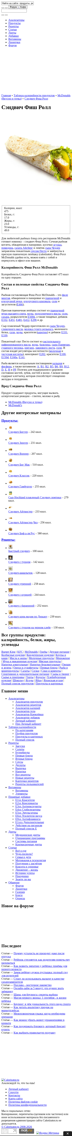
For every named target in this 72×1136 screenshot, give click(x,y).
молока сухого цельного (38, 329)
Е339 (4, 335)
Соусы (19, 761)
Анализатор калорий (27, 708)
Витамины (14, 39)
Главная (6, 95)
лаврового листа (45, 347)
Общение (14, 882)
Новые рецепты (24, 777)
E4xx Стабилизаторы (28, 809)
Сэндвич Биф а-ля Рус (21, 533)
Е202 (42, 354)
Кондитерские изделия (40, 654)
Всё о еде (20, 850)
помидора (7, 247)
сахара (5, 316)
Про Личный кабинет (28, 723)
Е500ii (31, 316)
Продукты (14, 23)
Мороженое (63, 658)
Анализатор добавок (27, 717)
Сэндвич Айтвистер (20, 511)
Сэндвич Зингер (18, 442)
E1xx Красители (25, 800)
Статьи (12, 29)
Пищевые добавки (19, 796)
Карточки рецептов (27, 780)
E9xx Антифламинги (28, 819)
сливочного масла (12, 329)
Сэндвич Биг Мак (19, 464)
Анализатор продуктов (29, 701)
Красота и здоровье (26, 866)
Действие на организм (28, 825)
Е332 (4, 319)
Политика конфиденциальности (27, 1104)
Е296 (34, 319)
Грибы (43, 651)
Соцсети (13, 1092)
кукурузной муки (11, 301)
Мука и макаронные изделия (20, 661)
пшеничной (52, 298)
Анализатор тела (25, 711)
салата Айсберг (24, 247)
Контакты (14, 1095)
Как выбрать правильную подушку (35, 1032)
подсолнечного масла (47, 313)
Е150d (5, 357)
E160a (13, 357)
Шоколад (18, 680)
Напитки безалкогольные (45, 664)
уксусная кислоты (12, 354)
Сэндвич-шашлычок (20, 572)
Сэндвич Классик (19, 475)
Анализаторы (16, 20)
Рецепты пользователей (29, 784)
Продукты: (9, 420)
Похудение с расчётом (28, 863)
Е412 (26, 319)
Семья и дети (23, 857)
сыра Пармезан (61, 344)
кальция (57, 363)
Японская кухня (53, 680)
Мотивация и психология (30, 860)
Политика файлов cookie (23, 1101)
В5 (51, 366)
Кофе (23, 7)
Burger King (8, 651)
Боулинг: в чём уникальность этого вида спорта (42, 1004)
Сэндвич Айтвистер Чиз (23, 522)
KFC (20, 651)
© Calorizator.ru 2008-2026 (16, 1126)
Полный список (24, 739)
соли (54, 301)
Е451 (12, 319)
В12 (66, 366)
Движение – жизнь (26, 869)
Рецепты (13, 26)
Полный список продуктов (17, 683)
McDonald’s (15, 405)
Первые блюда (48, 667)
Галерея (20, 892)
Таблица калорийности (22, 727)
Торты (30, 677)
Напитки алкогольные (14, 664)
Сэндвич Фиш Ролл (36, 98)
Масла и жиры (18, 658)
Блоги (19, 895)
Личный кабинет (25, 720)
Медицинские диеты (27, 834)
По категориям (24, 730)
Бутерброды (22, 752)
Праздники (22, 876)
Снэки (35, 670)
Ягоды (29, 680)
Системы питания (26, 841)
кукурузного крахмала (37, 301)
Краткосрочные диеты (28, 844)
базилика (44, 344)
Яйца (38, 680)
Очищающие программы (30, 838)
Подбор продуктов (26, 733)
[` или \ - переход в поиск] (2, 7)
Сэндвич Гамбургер (20, 486)
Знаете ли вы (23, 879)
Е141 (22, 357)
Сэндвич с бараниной (21, 605)
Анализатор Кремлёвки (29, 714)
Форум (13, 7)
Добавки (13, 35)
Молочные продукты (41, 658)
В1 (42, 366)
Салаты (25, 670)
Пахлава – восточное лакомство (33, 985)
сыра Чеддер (52, 247)
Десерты (20, 765)
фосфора (6, 366)
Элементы (21, 793)
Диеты (12, 32)
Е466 (20, 304)
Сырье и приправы (12, 677)
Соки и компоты (51, 670)
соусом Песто (39, 251)
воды (30, 313)
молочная (55, 350)
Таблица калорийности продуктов (34, 95)
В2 (47, 366)
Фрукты (40, 677)
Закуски (20, 746)
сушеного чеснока (12, 347)
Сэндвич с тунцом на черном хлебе (29, 627)
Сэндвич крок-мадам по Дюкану (27, 616)
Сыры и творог (60, 674)
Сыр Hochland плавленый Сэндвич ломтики (34, 497)
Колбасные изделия (13, 654)
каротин (42, 332)
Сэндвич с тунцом (19, 561)
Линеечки (14, 42)
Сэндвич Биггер (18, 431)
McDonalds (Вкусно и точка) (25, 402)
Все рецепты (23, 774)
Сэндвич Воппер (18, 453)
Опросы (20, 898)
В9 (61, 366)
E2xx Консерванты (26, 803)
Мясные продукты (50, 661)
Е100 (63, 354)
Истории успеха (25, 872)
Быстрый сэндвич (19, 550)
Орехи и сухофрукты (25, 667)
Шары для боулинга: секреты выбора (36, 994)
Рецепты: (8, 540)
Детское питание (59, 651)
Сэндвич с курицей (20, 594)
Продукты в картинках (49, 683)
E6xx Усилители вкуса (28, 815)
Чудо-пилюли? (24, 853)
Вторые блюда (24, 758)
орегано (29, 347)
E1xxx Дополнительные (29, 822)
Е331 (64, 332)
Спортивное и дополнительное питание (25, 674)
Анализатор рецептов (28, 704)
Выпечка (20, 768)
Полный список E (26, 828)
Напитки (20, 771)
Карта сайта (15, 1098)
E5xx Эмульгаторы (26, 812)
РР (14, 369)
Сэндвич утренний (19, 583)
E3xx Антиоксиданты (28, 806)
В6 (56, 366)
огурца (57, 244)
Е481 (19, 319)
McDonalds (31, 651)
